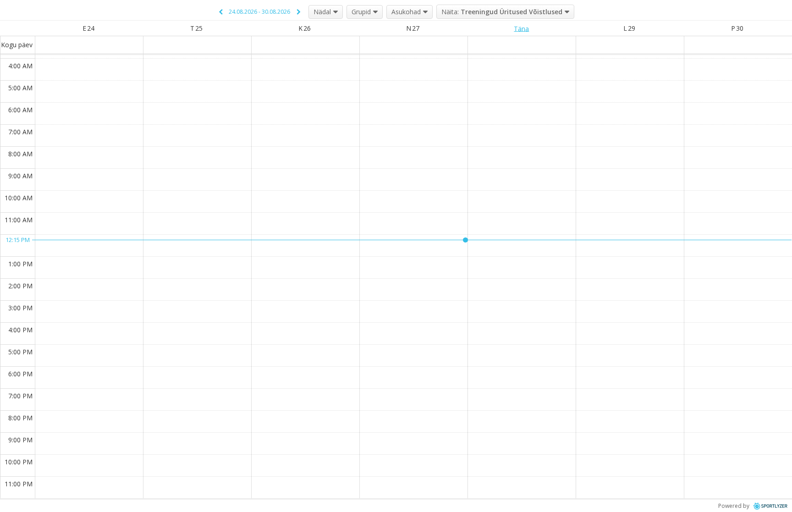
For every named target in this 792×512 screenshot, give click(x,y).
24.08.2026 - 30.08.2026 (259, 12)
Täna (521, 28)
